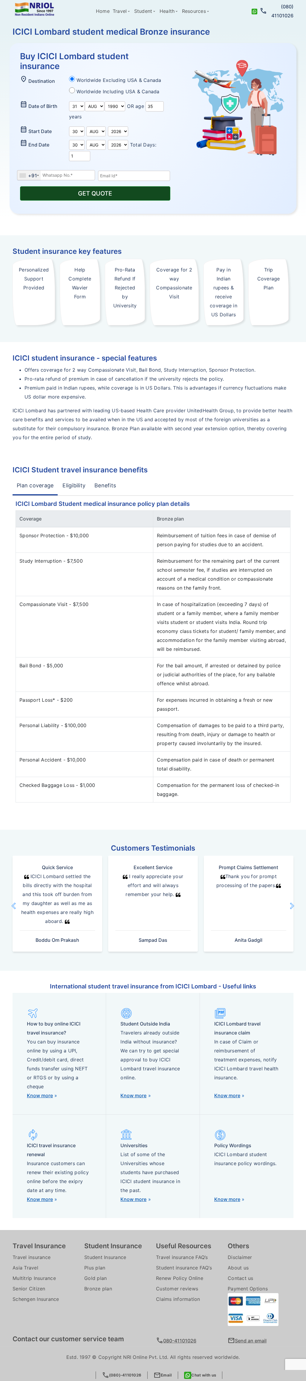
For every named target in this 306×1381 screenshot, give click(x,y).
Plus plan (94, 1268)
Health (167, 11)
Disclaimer (240, 1257)
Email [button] (163, 1375)
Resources (194, 11)
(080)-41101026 (122, 1375)
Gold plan (95, 1278)
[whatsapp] (254, 11)
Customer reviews (177, 1289)
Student (143, 11)
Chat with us (203, 1375)
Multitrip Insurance (34, 1278)
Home (103, 11)
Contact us (240, 1278)
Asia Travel (25, 1268)
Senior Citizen (29, 1289)
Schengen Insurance (36, 1299)
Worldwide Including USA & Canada (117, 91)
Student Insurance (105, 1257)
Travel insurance (32, 1257)
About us (238, 1268)
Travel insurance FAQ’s (182, 1257)
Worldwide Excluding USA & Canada (118, 80)
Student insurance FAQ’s (184, 1268)
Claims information (178, 1299)
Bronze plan (98, 1289)
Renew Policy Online (179, 1278)
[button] (21, 906)
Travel (120, 11)
